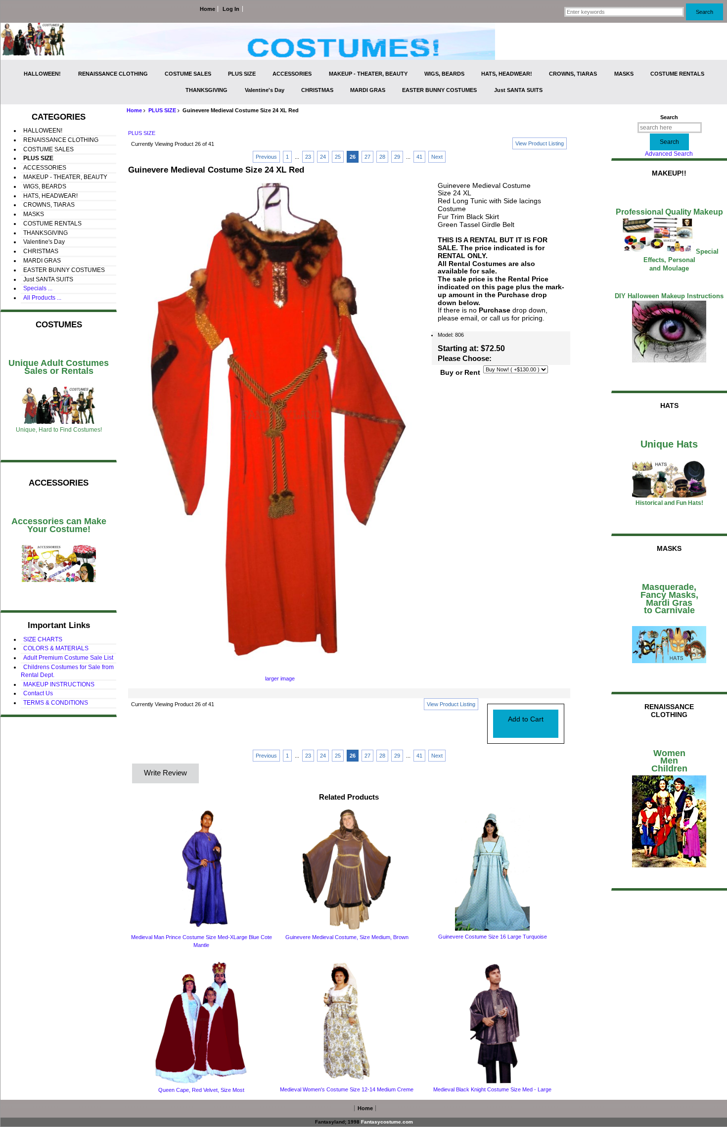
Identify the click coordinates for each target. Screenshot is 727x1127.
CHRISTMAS (317, 90)
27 (367, 157)
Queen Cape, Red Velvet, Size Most (201, 1090)
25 (338, 157)
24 (323, 157)
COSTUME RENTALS (677, 74)
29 (397, 157)
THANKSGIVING (206, 90)
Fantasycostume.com (387, 1122)
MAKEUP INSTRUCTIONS (58, 684)
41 (419, 157)
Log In (231, 9)
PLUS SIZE (162, 110)
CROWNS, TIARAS (573, 74)
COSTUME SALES (188, 74)
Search (669, 117)
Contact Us (38, 693)
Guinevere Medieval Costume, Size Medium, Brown (347, 937)
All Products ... (42, 297)
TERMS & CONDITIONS (55, 702)
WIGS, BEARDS (444, 74)
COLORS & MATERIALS (56, 648)
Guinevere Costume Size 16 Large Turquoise (492, 937)
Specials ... (37, 288)
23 (308, 157)
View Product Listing (539, 143)
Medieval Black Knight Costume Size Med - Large (492, 1089)
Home (207, 9)
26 (353, 157)
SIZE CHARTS (42, 639)
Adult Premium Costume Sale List (68, 657)
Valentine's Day (264, 90)
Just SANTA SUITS (518, 90)
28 (382, 157)
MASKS (624, 74)
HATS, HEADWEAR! (506, 74)
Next (437, 157)
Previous (266, 157)
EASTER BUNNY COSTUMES (439, 90)
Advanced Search (669, 153)
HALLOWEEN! (42, 74)
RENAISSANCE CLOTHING (113, 74)
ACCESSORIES (292, 74)
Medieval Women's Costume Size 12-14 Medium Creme (346, 1089)
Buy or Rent (460, 372)
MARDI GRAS (367, 90)
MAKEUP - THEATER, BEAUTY (368, 74)
